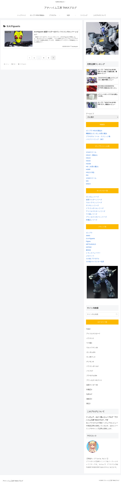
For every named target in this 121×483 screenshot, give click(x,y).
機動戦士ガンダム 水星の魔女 (96, 133)
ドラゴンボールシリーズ (95, 208)
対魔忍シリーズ (91, 220)
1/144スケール (91, 152)
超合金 (88, 250)
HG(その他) (90, 172)
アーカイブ (90, 114)
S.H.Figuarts (90, 238)
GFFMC (89, 247)
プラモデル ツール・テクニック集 (98, 136)
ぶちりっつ (90, 256)
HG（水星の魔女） (93, 166)
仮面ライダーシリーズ (94, 200)
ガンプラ (89, 233)
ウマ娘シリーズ (91, 214)
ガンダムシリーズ (92, 197)
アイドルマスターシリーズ (95, 211)
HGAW (88, 164)
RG (87, 175)
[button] (116, 314)
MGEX (88, 184)
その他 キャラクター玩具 (95, 261)
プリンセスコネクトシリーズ (96, 217)
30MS (88, 235)
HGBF (88, 169)
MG (87, 181)
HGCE (88, 161)
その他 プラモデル (92, 259)
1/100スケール (91, 178)
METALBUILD (91, 244)
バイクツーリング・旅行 (95, 139)
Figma (88, 241)
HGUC (88, 158)
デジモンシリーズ (92, 205)
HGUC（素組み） (92, 155)
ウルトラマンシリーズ (94, 202)
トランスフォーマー (93, 253)
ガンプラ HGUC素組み (94, 131)
